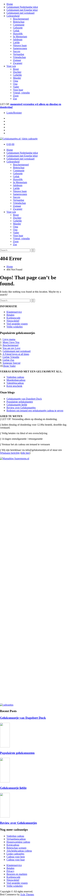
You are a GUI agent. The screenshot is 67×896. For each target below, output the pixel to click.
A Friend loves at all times (15, 354)
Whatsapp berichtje (10, 453)
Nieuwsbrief (13, 320)
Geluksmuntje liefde (17, 404)
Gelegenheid (13, 15)
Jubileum (17, 39)
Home (10, 4)
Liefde (16, 42)
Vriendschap (19, 57)
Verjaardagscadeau (16, 839)
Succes (16, 51)
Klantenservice (14, 311)
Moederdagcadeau (16, 380)
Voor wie (11, 66)
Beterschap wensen (16, 847)
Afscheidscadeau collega (19, 850)
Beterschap (18, 21)
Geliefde (17, 75)
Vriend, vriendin (21, 92)
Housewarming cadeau (18, 842)
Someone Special (11, 363)
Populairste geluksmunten (20, 401)
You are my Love (11, 348)
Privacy (10, 871)
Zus (15, 98)
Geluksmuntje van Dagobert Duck (24, 398)
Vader (16, 86)
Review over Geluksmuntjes (21, 407)
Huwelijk (18, 33)
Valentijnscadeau (15, 383)
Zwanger (17, 63)
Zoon (16, 95)
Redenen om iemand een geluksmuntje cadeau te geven (35, 410)
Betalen (10, 314)
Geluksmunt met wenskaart (20, 12)
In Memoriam (20, 36)
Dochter (17, 72)
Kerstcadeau (13, 844)
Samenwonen (20, 48)
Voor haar (18, 89)
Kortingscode (13, 317)
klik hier (25, 453)
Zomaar (17, 60)
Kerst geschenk (14, 386)
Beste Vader (9, 366)
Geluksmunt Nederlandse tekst (22, 7)
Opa (15, 83)
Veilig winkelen (15, 326)
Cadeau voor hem (16, 856)
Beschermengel (21, 18)
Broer (16, 69)
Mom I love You (11, 342)
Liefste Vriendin (11, 357)
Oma (15, 80)
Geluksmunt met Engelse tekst (22, 10)
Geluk (16, 30)
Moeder (17, 78)
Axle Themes (27, 894)
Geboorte (18, 27)
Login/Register (14, 112)
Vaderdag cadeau (15, 377)
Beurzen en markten (17, 874)
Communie (18, 24)
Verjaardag (18, 54)
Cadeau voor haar (16, 859)
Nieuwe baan (20, 45)
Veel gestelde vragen (17, 323)
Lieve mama (9, 339)
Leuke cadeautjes (15, 853)
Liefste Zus (8, 360)
